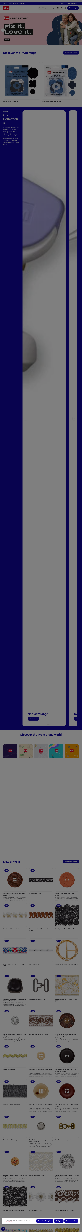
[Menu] (65, 8)
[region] (41, 83)
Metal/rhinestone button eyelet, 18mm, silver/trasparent (41, 1140)
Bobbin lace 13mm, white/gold (12, 929)
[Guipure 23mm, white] (41, 1196)
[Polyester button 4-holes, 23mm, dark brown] (67, 1091)
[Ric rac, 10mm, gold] (15, 1056)
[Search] (61, 8)
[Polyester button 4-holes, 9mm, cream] (41, 1056)
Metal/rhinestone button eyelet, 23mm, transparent (67, 1176)
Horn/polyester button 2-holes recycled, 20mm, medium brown (65, 1035)
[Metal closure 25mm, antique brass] (67, 1126)
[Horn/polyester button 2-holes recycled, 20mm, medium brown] (67, 1020)
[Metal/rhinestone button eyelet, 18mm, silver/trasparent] (41, 1126)
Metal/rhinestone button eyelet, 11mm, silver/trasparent (15, 1035)
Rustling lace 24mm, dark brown (38, 1034)
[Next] (79, 30)
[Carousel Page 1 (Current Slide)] (48, 724)
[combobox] (47, 8)
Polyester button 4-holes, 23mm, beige (41, 1105)
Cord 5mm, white (34, 964)
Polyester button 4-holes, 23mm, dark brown (66, 1105)
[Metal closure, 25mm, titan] (41, 985)
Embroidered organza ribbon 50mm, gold (66, 1000)
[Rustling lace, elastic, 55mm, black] (15, 1196)
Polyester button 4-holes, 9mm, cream (40, 1069)
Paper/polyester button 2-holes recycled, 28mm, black (65, 1070)
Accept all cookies (71, 1221)
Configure (59, 1221)
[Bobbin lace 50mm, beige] (41, 1161)
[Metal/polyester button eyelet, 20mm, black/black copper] (15, 985)
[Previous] (3, 30)
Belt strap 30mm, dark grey (11, 1105)
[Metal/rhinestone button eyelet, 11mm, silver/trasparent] (15, 1020)
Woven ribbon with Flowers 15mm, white (13, 964)
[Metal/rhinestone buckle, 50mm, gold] (67, 950)
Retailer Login (73, 8)
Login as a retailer (7, 3)
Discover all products (71, 52)
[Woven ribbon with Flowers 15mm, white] (15, 950)
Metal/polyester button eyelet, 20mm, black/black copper (14, 1000)
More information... (9, 1221)
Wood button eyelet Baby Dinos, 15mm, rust (15, 1176)
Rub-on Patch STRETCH (10, 101)
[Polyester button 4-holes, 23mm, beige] (41, 1091)
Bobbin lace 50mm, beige (36, 1175)
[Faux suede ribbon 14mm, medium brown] (41, 915)
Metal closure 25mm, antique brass (65, 1140)
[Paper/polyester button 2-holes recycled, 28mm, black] (67, 1056)
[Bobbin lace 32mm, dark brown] (67, 1196)
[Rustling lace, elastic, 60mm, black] (67, 915)
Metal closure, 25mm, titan (37, 999)
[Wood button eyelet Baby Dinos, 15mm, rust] (15, 1161)
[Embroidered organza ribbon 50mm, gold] (67, 985)
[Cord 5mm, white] (41, 950)
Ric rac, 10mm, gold (9, 1069)
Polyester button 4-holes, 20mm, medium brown (14, 894)
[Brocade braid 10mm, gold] (15, 1126)
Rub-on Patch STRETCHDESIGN (51, 101)
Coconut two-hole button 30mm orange (64, 894)
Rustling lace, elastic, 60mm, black (65, 929)
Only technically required (44, 1221)
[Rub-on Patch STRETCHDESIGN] (60, 80)
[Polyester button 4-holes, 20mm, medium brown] (15, 880)
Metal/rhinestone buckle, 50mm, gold (66, 964)
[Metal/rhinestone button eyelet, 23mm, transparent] (67, 1161)
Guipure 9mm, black (35, 893)
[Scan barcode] (57, 8)
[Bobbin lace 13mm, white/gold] (15, 915)
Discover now (33, 718)
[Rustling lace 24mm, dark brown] (41, 1020)
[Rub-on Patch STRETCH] (21, 80)
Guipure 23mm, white (35, 1210)
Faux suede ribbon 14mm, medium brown (39, 929)
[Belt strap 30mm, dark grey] (15, 1091)
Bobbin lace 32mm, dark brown (64, 1210)
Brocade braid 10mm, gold (11, 1140)
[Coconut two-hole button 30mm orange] (67, 880)
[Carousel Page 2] (51, 724)
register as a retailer (19, 3)
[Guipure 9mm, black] (41, 880)
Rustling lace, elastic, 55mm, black (13, 1210)
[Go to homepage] (6, 8)
